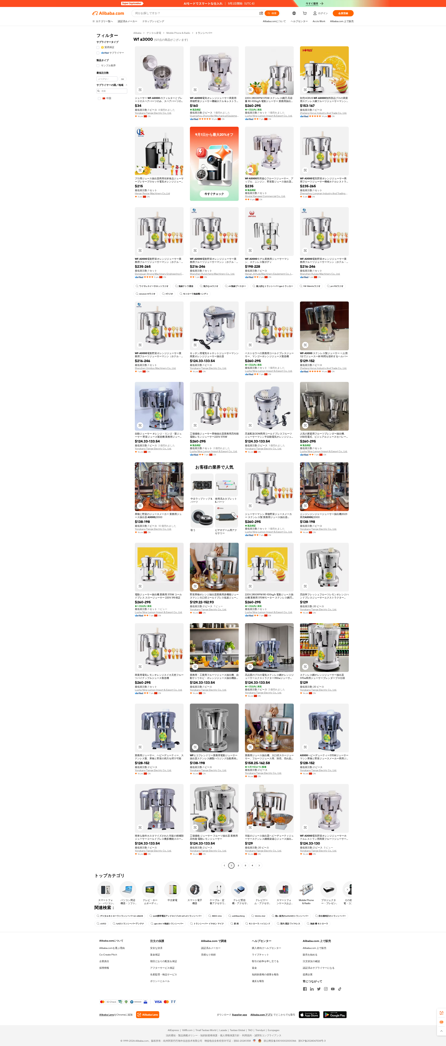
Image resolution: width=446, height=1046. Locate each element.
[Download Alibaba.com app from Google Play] (335, 1014)
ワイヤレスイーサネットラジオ (153, 286)
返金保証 (155, 954)
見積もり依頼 (208, 954)
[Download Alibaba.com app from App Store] (309, 1014)
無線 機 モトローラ (319, 923)
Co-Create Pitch (108, 954)
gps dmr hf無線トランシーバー (168, 923)
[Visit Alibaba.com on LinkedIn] (312, 989)
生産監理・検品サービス (163, 974)
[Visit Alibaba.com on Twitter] (319, 989)
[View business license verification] (254, 1041)
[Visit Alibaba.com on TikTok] (340, 989)
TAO (250, 1030)
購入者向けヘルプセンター (266, 948)
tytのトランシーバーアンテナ (130, 923)
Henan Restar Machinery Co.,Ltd (152, 193)
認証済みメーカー (211, 948)
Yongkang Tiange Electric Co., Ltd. (153, 113)
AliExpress (173, 1030)
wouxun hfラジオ (147, 294)
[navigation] (111, 449)
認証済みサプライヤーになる (318, 967)
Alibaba (137, 33)
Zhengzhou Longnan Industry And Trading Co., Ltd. (324, 193)
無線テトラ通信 (186, 286)
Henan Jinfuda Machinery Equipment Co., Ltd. (269, 273)
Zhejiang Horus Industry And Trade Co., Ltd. (323, 113)
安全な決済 (156, 948)
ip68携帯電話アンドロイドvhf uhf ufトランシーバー (177, 916)
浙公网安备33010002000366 (280, 1040)
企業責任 (104, 961)
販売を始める (310, 954)
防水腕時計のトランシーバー (332, 916)
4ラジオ (169, 294)
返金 (254, 967)
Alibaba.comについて (111, 940)
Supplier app (239, 1014)
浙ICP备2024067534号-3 (312, 1040)
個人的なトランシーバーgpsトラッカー (274, 286)
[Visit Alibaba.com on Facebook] (305, 989)
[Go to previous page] (224, 865)
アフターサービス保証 (162, 967)
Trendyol (260, 1030)
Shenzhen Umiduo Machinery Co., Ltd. (155, 368)
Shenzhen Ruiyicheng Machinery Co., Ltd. (212, 273)
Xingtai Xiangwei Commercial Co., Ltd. (265, 196)
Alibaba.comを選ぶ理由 (112, 948)
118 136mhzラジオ (311, 286)
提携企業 (308, 974)
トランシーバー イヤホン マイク (209, 923)
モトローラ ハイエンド (259, 923)
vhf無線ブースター (237, 286)
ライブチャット (260, 954)
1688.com (187, 1030)
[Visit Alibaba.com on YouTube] (333, 989)
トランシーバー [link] (203, 33)
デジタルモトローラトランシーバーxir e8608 (121, 916)
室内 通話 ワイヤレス (290, 923)
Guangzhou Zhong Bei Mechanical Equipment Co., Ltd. (214, 115)
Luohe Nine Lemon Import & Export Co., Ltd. (268, 115)
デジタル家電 (154, 33)
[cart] (305, 13)
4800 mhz (217, 916)
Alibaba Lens (106, 1014)
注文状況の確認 (311, 961)
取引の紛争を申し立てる (265, 961)
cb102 (103, 923)
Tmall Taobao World (205, 1030)
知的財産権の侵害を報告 (265, 974)
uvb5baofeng (238, 916)
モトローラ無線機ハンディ (195, 294)
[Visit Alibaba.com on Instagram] (326, 989)
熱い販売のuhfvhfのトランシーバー (292, 916)
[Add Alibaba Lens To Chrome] (147, 1014)
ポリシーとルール (160, 981)
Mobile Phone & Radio (178, 33)
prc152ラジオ (336, 286)
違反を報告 (258, 981)
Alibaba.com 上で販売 (314, 948)
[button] (261, 13)
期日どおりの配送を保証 (163, 961)
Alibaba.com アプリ (262, 1014)
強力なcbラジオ (210, 286)
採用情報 (104, 967)
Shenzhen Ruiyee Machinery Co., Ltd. (320, 273)
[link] (441, 1012)
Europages (273, 1030)
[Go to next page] (259, 865)
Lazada (223, 1030)
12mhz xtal (260, 916)
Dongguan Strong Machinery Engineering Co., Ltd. (159, 273)
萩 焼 (236, 923)
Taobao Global (237, 1030)
